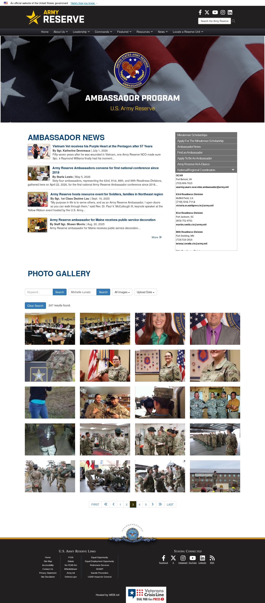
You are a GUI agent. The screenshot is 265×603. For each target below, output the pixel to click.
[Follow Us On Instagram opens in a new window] (183, 559)
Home (44, 32)
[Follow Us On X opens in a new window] (173, 559)
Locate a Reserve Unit (186, 32)
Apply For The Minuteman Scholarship (200, 140)
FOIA (70, 557)
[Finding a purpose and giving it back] (50, 366)
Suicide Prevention (99, 573)
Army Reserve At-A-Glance (193, 164)
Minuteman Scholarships (192, 135)
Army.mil (71, 573)
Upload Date (145, 292)
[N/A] (50, 329)
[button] (85, 3)
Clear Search (35, 306)
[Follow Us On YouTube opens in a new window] (192, 559)
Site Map (48, 561)
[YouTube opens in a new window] (215, 12)
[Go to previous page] (113, 504)
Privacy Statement (47, 573)
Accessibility (48, 565)
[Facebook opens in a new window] (200, 12)
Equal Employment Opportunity (99, 561)
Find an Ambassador (189, 152)
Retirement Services (99, 565)
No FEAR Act (71, 565)
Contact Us (47, 569)
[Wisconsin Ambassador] (215, 329)
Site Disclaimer (48, 577)
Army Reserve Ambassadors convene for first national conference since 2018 (105, 170)
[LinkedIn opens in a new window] (230, 12)
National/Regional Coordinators (196, 170)
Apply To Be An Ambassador (194, 158)
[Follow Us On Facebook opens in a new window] (163, 559)
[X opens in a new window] (207, 12)
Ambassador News (189, 146)
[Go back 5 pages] (106, 504)
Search (59, 292)
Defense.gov (71, 577)
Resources (143, 32)
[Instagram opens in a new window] (223, 12)
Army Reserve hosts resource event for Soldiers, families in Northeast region (106, 194)
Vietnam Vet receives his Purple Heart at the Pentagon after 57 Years (102, 146)
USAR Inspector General (99, 577)
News (161, 32)
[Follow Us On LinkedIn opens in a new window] (202, 559)
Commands (102, 32)
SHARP (99, 569)
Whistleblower (70, 569)
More (155, 237)
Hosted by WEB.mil (107, 594)
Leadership (80, 32)
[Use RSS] (212, 559)
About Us (59, 32)
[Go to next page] (152, 504)
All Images (121, 292)
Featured (122, 32)
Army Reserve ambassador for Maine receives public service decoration (103, 219)
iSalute (71, 561)
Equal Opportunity (99, 557)
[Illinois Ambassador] (160, 329)
